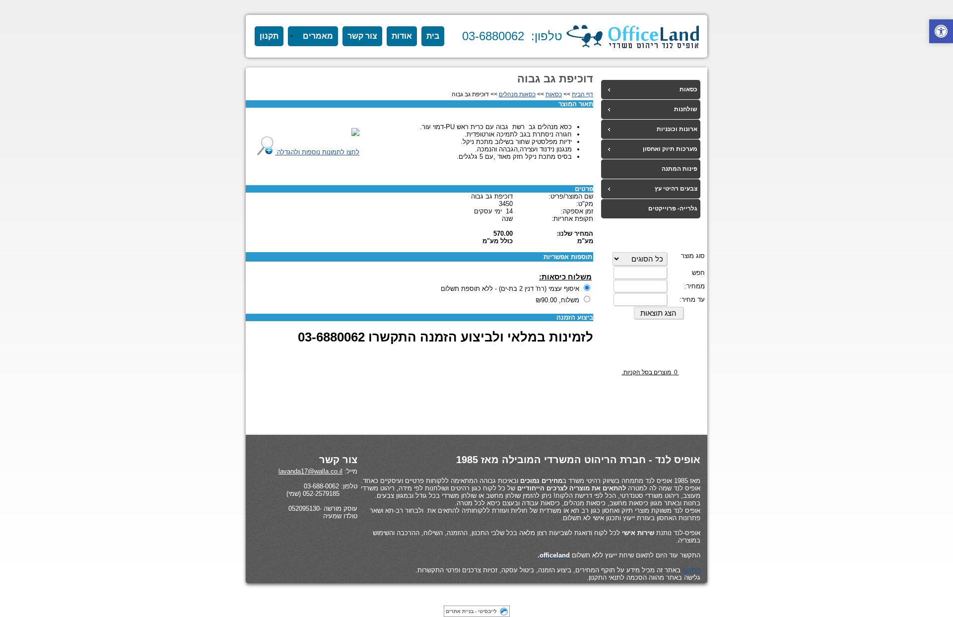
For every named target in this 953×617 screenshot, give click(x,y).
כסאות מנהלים (517, 94)
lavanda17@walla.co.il (310, 471)
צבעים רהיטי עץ (676, 188)
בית (432, 36)
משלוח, (557, 300)
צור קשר (362, 36)
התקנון (691, 570)
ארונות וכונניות (677, 129)
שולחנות (685, 109)
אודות (402, 36)
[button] (941, 31)
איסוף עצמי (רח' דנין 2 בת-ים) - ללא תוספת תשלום (510, 288)
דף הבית (582, 94)
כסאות (688, 89)
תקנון (269, 36)
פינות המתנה (679, 168)
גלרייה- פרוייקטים (672, 208)
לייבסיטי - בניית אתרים (471, 611)
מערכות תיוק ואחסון (670, 148)
